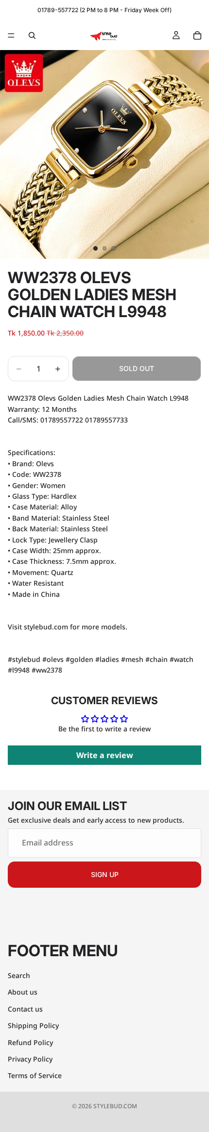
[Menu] (11, 35)
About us (22, 992)
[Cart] (197, 35)
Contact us (25, 1009)
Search (19, 975)
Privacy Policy (30, 1059)
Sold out (136, 368)
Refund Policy (30, 1042)
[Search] (32, 35)
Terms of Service (35, 1075)
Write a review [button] (104, 755)
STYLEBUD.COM (115, 1106)
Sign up (105, 874)
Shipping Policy (33, 1025)
